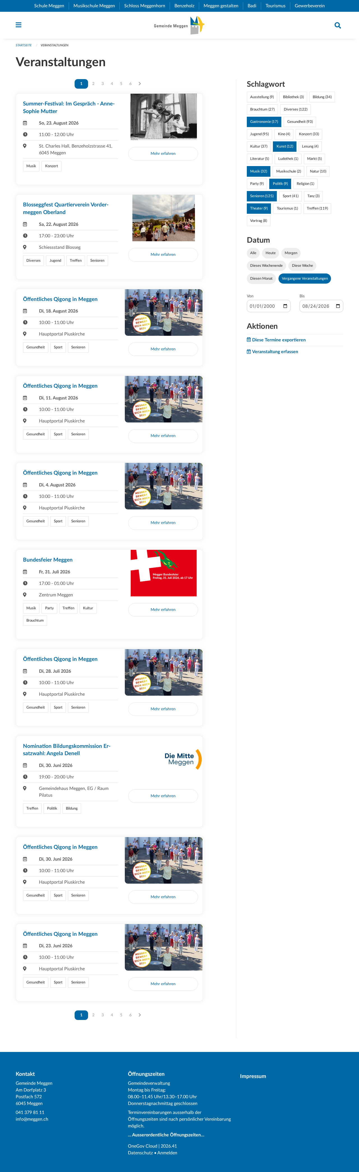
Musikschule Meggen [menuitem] (96, 6)
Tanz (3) (313, 196)
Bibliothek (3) (293, 97)
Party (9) (257, 183)
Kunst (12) (285, 146)
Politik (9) (280, 183)
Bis (302, 296)
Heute (271, 253)
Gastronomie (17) (264, 121)
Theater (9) (259, 208)
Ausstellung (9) (262, 97)
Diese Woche (302, 265)
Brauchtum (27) (262, 109)
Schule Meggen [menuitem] (51, 6)
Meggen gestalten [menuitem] (223, 6)
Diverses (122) (295, 109)
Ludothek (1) (288, 158)
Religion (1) (305, 183)
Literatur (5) (259, 158)
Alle (253, 253)
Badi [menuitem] (254, 6)
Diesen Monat (261, 278)
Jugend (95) (259, 134)
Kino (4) (284, 134)
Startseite (24, 45)
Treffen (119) (317, 208)
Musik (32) (258, 171)
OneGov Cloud (142, 1146)
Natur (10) (318, 171)
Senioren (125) (261, 196)
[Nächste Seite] (140, 84)
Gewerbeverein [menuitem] (312, 6)
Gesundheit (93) (300, 121)
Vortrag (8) (258, 220)
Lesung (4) (310, 146)
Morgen (291, 253)
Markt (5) (314, 158)
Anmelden (167, 1153)
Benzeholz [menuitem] (186, 6)
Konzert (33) (309, 134)
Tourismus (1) (287, 208)
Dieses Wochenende (266, 265)
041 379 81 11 (30, 1112)
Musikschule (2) (288, 171)
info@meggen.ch (32, 1119)
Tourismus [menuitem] (278, 6)
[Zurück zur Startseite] (179, 25)
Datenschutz (140, 1153)
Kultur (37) (258, 146)
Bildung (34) (322, 97)
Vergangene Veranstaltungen (305, 278)
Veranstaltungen (54, 45)
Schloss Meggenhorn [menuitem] (147, 6)
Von (250, 296)
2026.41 (169, 1146)
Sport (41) (290, 196)
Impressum (253, 1076)
